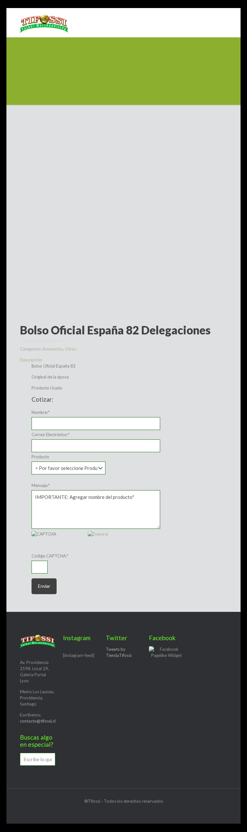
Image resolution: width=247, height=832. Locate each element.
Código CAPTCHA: (50, 555)
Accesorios (52, 348)
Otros (70, 348)
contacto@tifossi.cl (38, 721)
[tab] (123, 360)
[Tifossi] (44, 22)
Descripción (31, 359)
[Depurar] (98, 534)
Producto (40, 456)
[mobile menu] (223, 22)
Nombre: (41, 412)
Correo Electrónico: (50, 434)
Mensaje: (41, 485)
